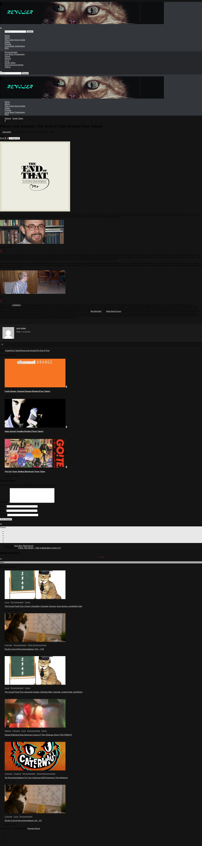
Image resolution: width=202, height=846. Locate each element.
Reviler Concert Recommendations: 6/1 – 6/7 (23, 821)
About (7, 38)
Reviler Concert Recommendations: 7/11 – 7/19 (24, 649)
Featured (16, 731)
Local (7, 61)
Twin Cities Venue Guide (15, 40)
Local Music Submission (15, 46)
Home (7, 36)
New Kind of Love (113, 311)
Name (3, 506)
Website (3, 515)
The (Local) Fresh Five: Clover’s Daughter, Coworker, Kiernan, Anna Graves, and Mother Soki (43, 606)
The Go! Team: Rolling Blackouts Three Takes (25, 472)
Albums (8, 59)
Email (3, 511)
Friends (8, 44)
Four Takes (15, 351)
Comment (4, 502)
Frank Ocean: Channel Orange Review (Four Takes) (27, 391)
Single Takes (10, 63)
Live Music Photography (15, 54)
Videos (8, 67)
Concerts (8, 645)
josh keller (6, 132)
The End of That (42, 351)
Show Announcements (14, 65)
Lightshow (16, 305)
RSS (7, 48)
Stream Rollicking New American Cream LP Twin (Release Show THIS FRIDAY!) (38, 735)
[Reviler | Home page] (82, 23)
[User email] (2, 344)
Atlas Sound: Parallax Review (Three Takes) (24, 431)
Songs (7, 56)
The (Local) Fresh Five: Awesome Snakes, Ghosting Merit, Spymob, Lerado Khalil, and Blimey (44, 692)
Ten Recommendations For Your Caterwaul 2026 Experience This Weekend (36, 778)
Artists (7, 42)
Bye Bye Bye (96, 311)
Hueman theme (33, 829)
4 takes (8, 351)
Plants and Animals (28, 351)
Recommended (11, 52)
